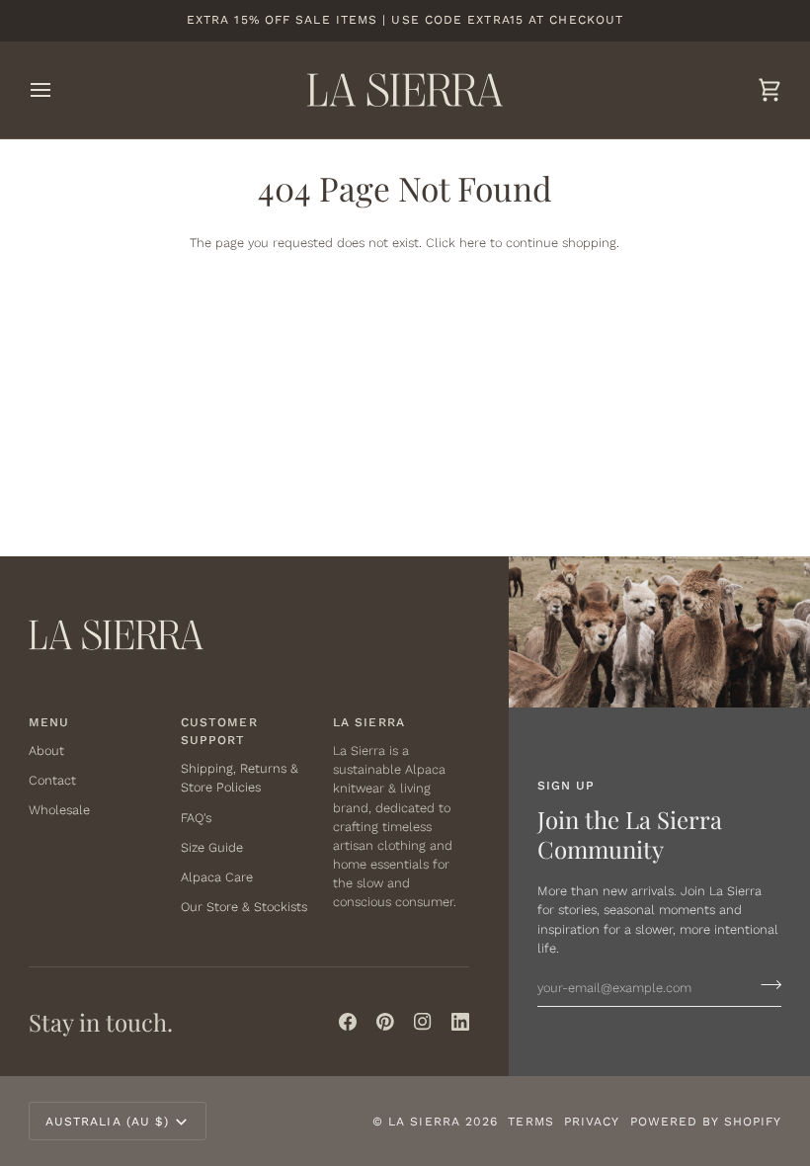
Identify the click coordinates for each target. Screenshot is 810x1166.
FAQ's (196, 817)
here (472, 242)
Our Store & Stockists (244, 906)
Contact (52, 780)
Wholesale (59, 809)
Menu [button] (49, 722)
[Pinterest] (385, 1022)
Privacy (592, 1121)
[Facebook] (348, 1022)
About (46, 750)
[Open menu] (58, 90)
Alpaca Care (217, 877)
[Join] (765, 985)
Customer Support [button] (219, 731)
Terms (530, 1121)
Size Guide (212, 847)
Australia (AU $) (107, 1121)
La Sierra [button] (369, 722)
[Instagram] (423, 1022)
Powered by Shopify (706, 1121)
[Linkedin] (460, 1022)
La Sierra (424, 1121)
